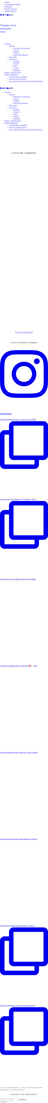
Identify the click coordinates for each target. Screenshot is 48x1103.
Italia (16, 50)
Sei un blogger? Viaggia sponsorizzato (25, 81)
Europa (16, 52)
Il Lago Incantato (24, 332)
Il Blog (7, 44)
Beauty (16, 63)
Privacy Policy (10, 8)
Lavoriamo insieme (12, 4)
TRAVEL (12, 46)
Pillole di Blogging (17, 79)
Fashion (16, 61)
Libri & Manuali (11, 74)
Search (22, 1099)
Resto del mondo (20, 54)
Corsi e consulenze (12, 72)
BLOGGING (13, 57)
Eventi (16, 68)
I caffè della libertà (18, 76)
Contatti (8, 6)
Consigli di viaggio (21, 48)
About (7, 2)
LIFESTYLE (13, 59)
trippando (34, 343)
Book (15, 65)
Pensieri (16, 70)
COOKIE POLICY (10, 11)
